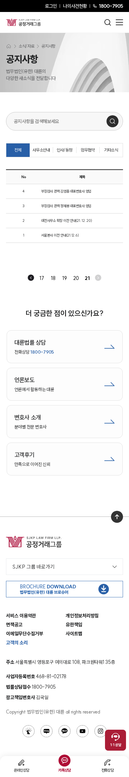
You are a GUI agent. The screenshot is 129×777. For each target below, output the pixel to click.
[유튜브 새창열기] (82, 731)
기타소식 (111, 150)
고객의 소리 (17, 643)
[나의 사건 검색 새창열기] (28, 731)
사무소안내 (41, 150)
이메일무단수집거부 (24, 634)
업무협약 (88, 150)
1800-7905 (111, 6)
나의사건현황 (75, 6)
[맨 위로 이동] (117, 517)
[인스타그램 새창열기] (100, 731)
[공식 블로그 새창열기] (46, 731)
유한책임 (74, 625)
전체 (17, 150)
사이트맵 (74, 634)
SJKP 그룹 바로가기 (33, 567)
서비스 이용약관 (21, 616)
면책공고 (14, 625)
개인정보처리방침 (82, 616)
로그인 (51, 6)
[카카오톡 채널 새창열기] (64, 731)
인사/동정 (64, 150)
